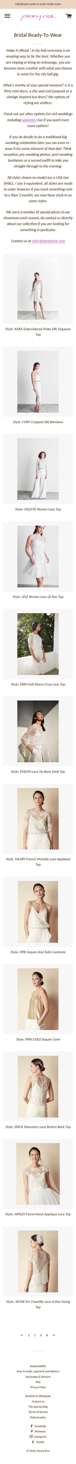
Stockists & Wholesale (38, 1396)
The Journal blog (38, 1407)
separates (29, 120)
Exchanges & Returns (38, 1377)
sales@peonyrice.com (48, 241)
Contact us (38, 1401)
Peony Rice (43, 1451)
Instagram (40, 1436)
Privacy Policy (38, 1387)
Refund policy (38, 1417)
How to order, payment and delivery (38, 1371)
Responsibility (38, 1366)
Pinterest (40, 1431)
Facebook (40, 1426)
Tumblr (39, 1442)
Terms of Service (38, 1412)
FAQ (38, 1382)
